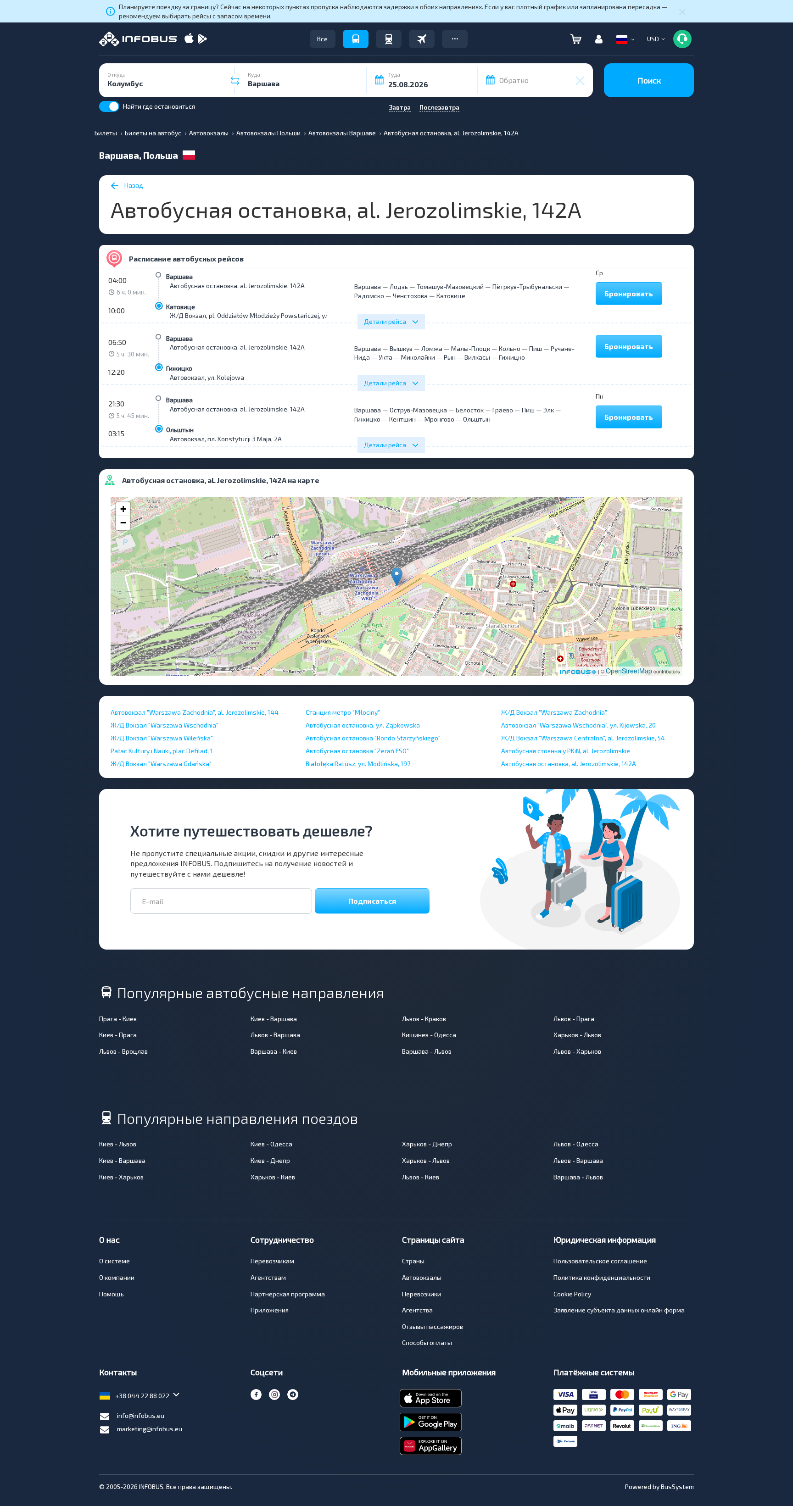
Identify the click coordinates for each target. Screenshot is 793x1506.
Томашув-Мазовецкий (450, 286)
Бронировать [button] (628, 293)
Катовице (180, 307)
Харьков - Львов (577, 1035)
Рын (450, 357)
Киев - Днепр (270, 1160)
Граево (502, 410)
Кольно (509, 348)
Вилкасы (477, 357)
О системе (114, 1261)
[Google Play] (202, 39)
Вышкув (401, 348)
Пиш (535, 348)
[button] (455, 39)
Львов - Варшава (275, 1035)
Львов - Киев (420, 1177)
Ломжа (431, 348)
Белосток (470, 410)
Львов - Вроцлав (123, 1051)
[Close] (682, 11)
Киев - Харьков (121, 1177)
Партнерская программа (288, 1294)
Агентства (417, 1310)
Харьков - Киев (273, 1177)
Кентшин (402, 419)
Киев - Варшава (274, 1019)
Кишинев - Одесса (429, 1035)
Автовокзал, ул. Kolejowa (207, 377)
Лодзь (399, 286)
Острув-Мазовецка (418, 410)
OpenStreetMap (629, 670)
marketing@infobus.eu (149, 1429)
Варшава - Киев (274, 1051)
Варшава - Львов (427, 1051)
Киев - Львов (117, 1144)
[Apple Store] (189, 39)
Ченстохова (410, 296)
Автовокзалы (421, 1277)
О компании (116, 1277)
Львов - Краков (424, 1019)
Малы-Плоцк (470, 348)
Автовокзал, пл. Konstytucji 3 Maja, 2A (226, 439)
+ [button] (123, 509)
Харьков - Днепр (427, 1144)
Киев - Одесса (271, 1144)
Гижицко (179, 368)
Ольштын (180, 429)
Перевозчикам (272, 1261)
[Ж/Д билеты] (389, 39)
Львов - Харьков (577, 1051)
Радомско (369, 296)
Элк (548, 410)
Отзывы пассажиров (432, 1326)
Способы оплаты (427, 1342)
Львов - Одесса (575, 1144)
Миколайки (418, 357)
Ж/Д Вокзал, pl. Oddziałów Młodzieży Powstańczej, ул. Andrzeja (263, 315)
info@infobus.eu (140, 1415)
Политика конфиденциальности (601, 1277)
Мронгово (439, 419)
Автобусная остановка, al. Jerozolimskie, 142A (237, 285)
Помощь (111, 1294)
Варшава (179, 276)
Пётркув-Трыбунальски (527, 286)
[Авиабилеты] (422, 39)
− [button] (123, 522)
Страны (413, 1261)
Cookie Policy (572, 1294)
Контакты (118, 1372)
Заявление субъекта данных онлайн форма (619, 1310)
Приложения (270, 1310)
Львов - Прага (573, 1019)
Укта (385, 357)
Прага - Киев (118, 1019)
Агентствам (268, 1277)
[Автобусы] (356, 39)
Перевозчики (421, 1294)
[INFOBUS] (138, 39)
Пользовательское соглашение (600, 1261)
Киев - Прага (118, 1035)
